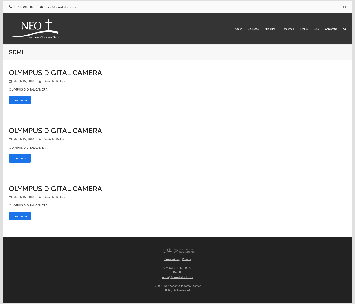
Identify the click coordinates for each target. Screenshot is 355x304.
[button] (344, 29)
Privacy (186, 259)
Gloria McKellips (54, 81)
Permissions (172, 259)
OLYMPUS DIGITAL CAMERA (55, 73)
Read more (20, 100)
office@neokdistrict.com (177, 277)
